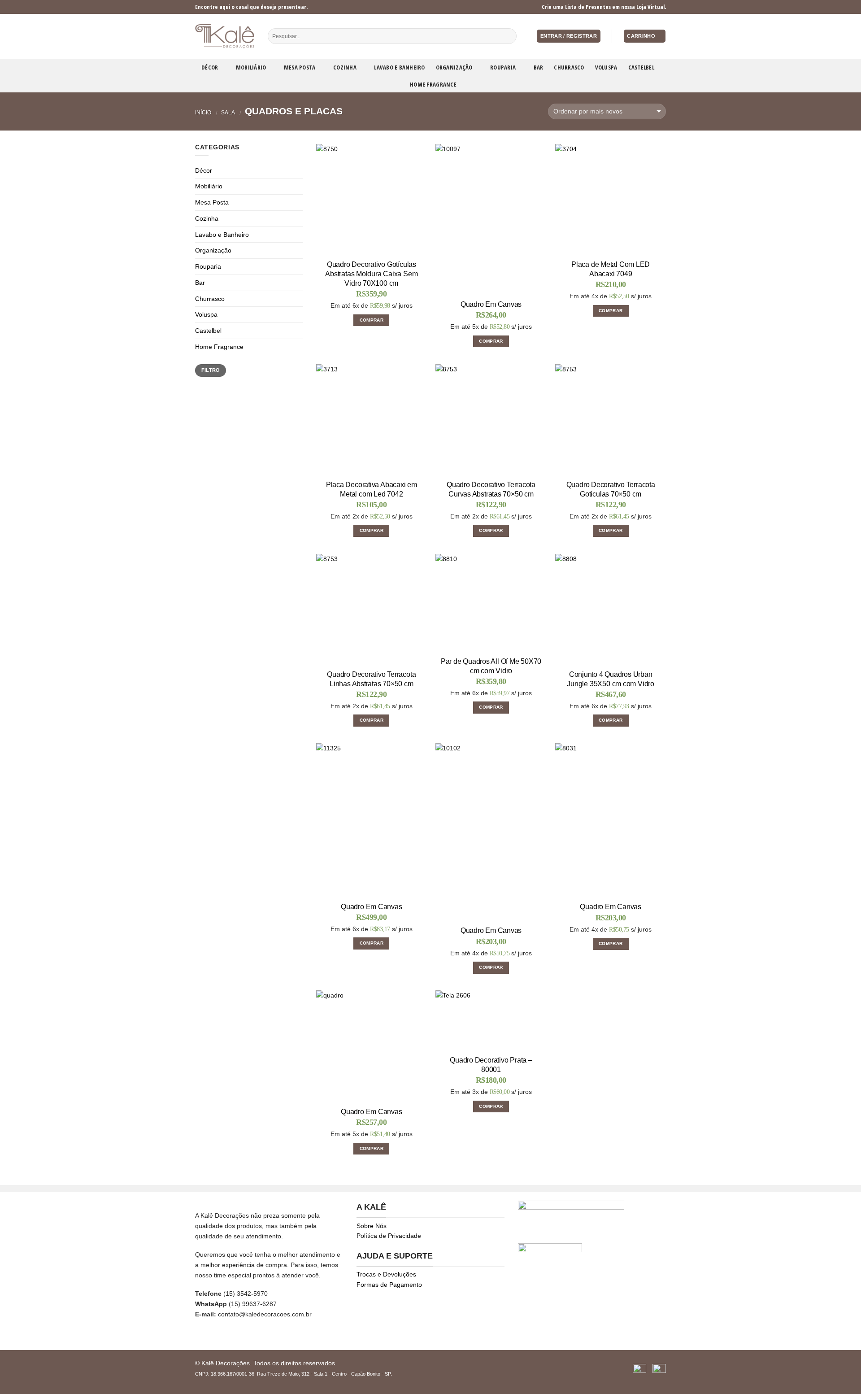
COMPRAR (371, 320)
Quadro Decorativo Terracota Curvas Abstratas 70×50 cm (491, 489)
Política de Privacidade (389, 1235)
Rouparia (503, 67)
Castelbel (641, 67)
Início (203, 112)
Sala (228, 112)
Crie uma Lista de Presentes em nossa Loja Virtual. (604, 7)
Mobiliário (251, 67)
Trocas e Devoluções (386, 1274)
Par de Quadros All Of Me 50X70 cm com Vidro (491, 666)
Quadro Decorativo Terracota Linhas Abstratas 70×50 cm (371, 679)
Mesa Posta (300, 67)
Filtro (210, 370)
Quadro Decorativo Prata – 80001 (491, 1064)
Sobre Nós (372, 1225)
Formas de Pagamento (389, 1284)
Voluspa (606, 67)
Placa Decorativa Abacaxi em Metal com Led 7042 (371, 489)
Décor (209, 67)
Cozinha (345, 67)
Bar (539, 67)
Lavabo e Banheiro (399, 67)
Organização (454, 67)
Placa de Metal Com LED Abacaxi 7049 (610, 269)
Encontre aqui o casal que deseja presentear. (251, 7)
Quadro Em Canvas (491, 304)
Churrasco (569, 67)
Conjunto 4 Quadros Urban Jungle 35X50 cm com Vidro (610, 679)
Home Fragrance (433, 84)
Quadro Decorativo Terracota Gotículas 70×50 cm (610, 489)
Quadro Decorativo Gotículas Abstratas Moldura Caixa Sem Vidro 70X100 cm (371, 274)
